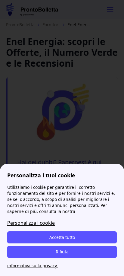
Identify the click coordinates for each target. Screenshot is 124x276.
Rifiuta (62, 252)
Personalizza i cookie (31, 223)
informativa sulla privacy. (32, 265)
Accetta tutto (62, 237)
